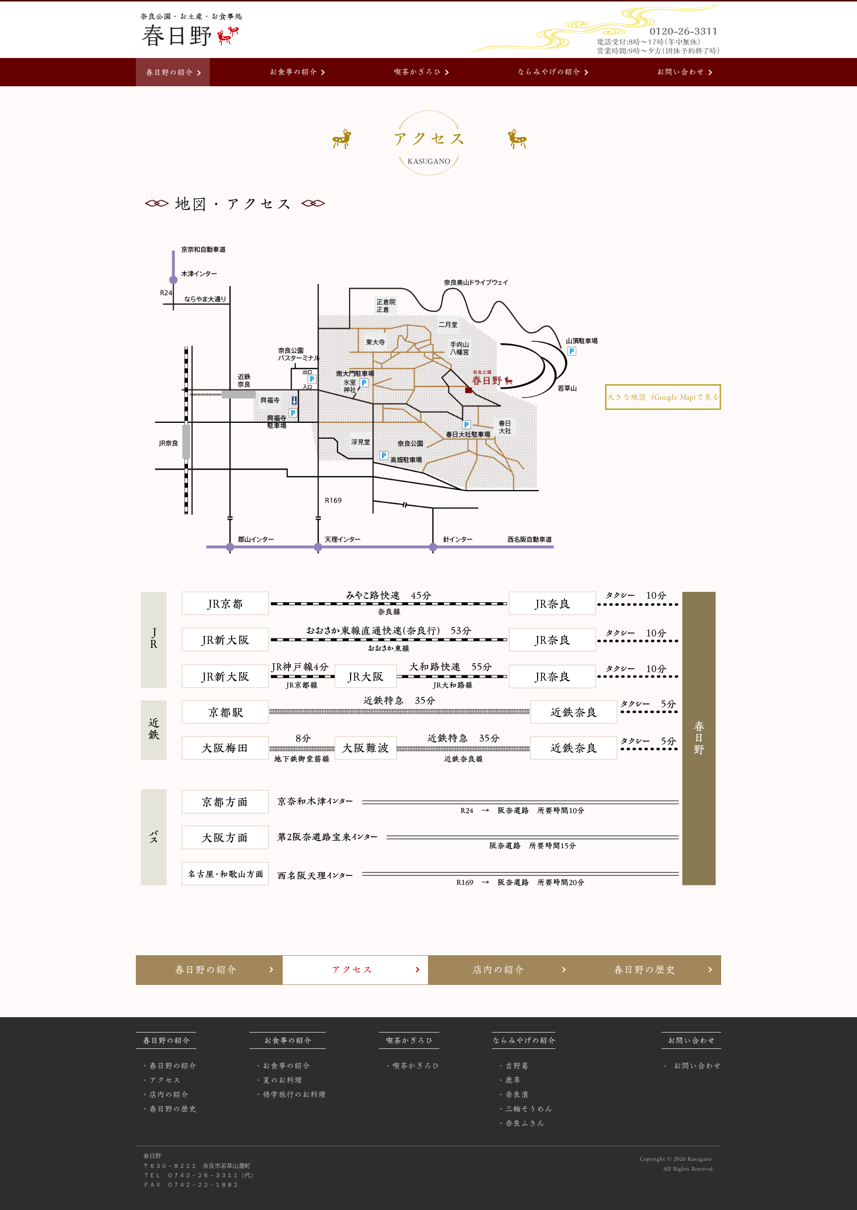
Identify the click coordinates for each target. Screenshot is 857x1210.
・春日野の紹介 (168, 1066)
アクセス (351, 970)
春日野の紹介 (169, 72)
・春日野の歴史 (168, 1109)
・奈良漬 (513, 1094)
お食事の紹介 (293, 72)
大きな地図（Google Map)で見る (663, 397)
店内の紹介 (498, 970)
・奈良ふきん (521, 1123)
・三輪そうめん (524, 1109)
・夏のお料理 (278, 1080)
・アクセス (161, 1080)
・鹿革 (509, 1080)
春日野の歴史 (644, 970)
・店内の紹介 (164, 1094)
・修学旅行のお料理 (290, 1094)
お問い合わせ (680, 72)
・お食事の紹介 (282, 1066)
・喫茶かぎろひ (411, 1066)
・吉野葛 (513, 1066)
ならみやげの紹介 (548, 72)
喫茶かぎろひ (417, 72)
